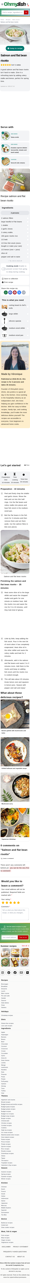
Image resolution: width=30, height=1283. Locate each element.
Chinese (4, 1186)
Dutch (3, 1189)
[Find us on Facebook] (15, 972)
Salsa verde (15, 137)
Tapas (3, 1158)
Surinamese (5, 1212)
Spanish (4, 1210)
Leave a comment (8, 858)
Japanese (4, 1203)
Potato (3, 1079)
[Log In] (27, 4)
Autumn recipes (6, 1172)
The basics (4, 1160)
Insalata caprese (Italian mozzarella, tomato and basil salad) (19, 150)
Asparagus (4, 1034)
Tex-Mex (4, 1215)
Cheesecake (5, 1120)
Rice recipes (5, 1149)
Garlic (3, 1055)
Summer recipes (6, 1176)
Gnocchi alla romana (18, 163)
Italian (3, 1201)
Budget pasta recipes (8, 1106)
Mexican (4, 1205)
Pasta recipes (5, 1139)
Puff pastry (4, 1081)
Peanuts (4, 1074)
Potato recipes (6, 1144)
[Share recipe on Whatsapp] (6, 292)
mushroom (4, 1067)
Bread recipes (5, 1102)
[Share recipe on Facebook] (10, 292)
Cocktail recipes (6, 1125)
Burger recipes (6, 1118)
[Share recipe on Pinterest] (15, 292)
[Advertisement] (15, 108)
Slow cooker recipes (7, 1227)
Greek (3, 1194)
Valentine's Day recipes (8, 1165)
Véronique (16, 374)
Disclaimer (6, 1246)
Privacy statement (20, 1246)
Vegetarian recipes (7, 1242)
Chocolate (4, 1044)
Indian (3, 1196)
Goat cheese (5, 1060)
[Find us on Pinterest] (9, 972)
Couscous (4, 1048)
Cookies (4, 1127)
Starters (3, 1007)
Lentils (3, 1062)
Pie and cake (5, 995)
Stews (3, 1156)
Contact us (10, 1256)
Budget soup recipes (7, 1116)
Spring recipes (6, 1174)
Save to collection (11, 279)
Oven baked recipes (7, 1137)
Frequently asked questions (15, 1251)
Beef (2, 1041)
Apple (3, 1032)
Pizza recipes (5, 1141)
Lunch (3, 991)
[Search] (26, 12)
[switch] (3, 269)
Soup (3, 1005)
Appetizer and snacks (8, 1099)
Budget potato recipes (8, 1109)
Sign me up (23, 937)
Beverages (4, 984)
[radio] (3, 903)
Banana (3, 1037)
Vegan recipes (5, 1240)
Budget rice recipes (7, 1113)
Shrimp (3, 1086)
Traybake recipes (6, 1163)
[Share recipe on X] (19, 292)
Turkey (3, 1090)
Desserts (4, 988)
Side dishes (5, 1003)
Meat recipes (5, 1237)
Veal (2, 1093)
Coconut (4, 1046)
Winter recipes (6, 1179)
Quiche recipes (6, 1146)
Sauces (3, 1000)
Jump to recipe (16, 48)
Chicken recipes (6, 1123)
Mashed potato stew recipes (10, 1135)
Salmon (3, 1083)
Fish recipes (5, 1235)
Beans (3, 1039)
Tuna (2, 1088)
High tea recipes (6, 1130)
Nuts (2, 1072)
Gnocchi (4, 1058)
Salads (3, 998)
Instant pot (4, 1225)
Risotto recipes (6, 1151)
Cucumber (4, 1053)
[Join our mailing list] (21, 972)
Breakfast (4, 986)
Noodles (4, 1069)
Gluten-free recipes (7, 1023)
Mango (3, 1065)
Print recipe (8, 282)
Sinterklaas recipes (7, 1153)
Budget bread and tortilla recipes (11, 1104)
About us (21, 1256)
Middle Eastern (6, 1207)
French (3, 1191)
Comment (5, 906)
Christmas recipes (7, 1015)
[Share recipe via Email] (24, 292)
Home (2, 19)
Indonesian (4, 1198)
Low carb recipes (6, 1025)
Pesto (3, 1076)
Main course (16, 19)
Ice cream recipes (7, 1132)
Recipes (8, 19)
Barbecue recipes (7, 1223)
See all (25, 946)
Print (27, 465)
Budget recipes (6, 1111)
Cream (3, 1051)
